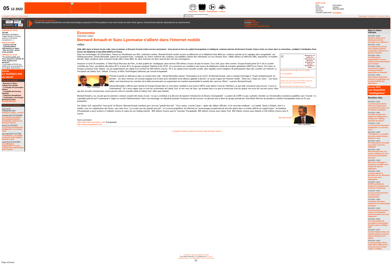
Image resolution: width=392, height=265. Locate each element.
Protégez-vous (251, 24)
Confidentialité (195, 258)
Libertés (319, 9)
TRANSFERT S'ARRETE (44, 21)
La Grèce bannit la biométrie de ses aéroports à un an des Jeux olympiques (379, 176)
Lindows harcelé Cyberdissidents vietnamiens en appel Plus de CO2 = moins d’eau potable (11, 48)
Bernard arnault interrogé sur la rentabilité (295, 70)
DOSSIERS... (338, 13)
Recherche (320, 7)
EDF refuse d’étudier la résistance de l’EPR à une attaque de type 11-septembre (378, 165)
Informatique (337, 5)
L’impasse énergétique (12, 95)
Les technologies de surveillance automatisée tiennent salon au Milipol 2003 (378, 224)
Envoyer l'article (214, 131)
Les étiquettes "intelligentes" (376, 90)
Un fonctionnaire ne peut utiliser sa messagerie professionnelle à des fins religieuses (378, 213)
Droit (317, 5)
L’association (22, 16)
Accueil (209, 256)
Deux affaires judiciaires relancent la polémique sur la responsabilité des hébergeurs (378, 80)
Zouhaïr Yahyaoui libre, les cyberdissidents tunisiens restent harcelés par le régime (378, 235)
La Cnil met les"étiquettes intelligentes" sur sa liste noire (12, 129)
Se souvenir (8, 25)
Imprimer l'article (181, 131)
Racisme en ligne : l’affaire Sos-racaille (10, 84)
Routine (255, 22)
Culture (222, 11)
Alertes (387, 16)
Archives (206, 255)
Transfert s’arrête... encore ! (13, 113)
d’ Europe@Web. (286, 74)
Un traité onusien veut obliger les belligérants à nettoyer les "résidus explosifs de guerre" (378, 118)
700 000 (5, 33)
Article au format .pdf (197, 131)
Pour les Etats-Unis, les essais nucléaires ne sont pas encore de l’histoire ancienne (378, 155)
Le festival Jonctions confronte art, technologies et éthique (379, 204)
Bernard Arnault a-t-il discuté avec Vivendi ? (295, 86)
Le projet (5, 16)
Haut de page (196, 255)
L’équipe (13, 16)
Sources (380, 16)
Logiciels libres (183, 258)
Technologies (212, 11)
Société (202, 11)
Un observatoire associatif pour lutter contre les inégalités (378, 145)
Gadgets (336, 7)
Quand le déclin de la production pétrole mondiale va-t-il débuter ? (378, 40)
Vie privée (319, 11)
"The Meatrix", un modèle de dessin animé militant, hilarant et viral (12, 137)
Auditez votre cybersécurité (257, 26)
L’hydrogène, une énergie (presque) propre (12, 98)
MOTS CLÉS (320, 3)
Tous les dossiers (9, 101)
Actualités (371, 16)
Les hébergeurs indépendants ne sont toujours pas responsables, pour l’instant (13, 146)
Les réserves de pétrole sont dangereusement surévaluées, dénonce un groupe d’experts (12, 120)
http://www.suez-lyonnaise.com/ (91, 122)
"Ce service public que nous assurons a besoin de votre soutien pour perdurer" (13, 59)
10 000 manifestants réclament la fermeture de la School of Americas (378, 186)
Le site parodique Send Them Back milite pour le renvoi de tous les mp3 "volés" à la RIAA (378, 246)
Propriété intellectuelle (324, 12)
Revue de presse (208, 258)
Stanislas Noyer (285, 118)
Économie (193, 11)
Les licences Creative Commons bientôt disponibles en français (377, 70)
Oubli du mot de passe (13, 27)
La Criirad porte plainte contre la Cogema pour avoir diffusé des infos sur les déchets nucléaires (378, 107)
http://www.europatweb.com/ (89, 124)
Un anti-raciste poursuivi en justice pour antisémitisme (378, 195)
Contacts (186, 255)
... (12, 40)
